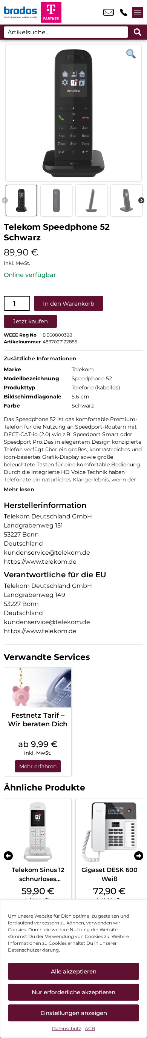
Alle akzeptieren (73, 971)
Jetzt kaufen (30, 321)
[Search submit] (137, 32)
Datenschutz (66, 1028)
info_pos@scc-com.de (108, 12)
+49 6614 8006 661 (123, 12)
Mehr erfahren (38, 766)
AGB (90, 1028)
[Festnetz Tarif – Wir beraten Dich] (37, 687)
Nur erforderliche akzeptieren (73, 992)
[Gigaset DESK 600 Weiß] (109, 832)
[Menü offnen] (137, 12)
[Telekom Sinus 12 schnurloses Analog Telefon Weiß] (37, 832)
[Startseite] (20, 12)
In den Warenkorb (68, 303)
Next (141, 201)
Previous (5, 201)
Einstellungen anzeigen (73, 1012)
